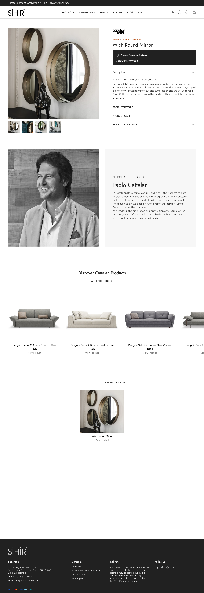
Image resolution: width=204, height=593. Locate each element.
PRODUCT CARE (122, 115)
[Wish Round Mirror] (102, 411)
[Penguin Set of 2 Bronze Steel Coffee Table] (34, 315)
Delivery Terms (79, 574)
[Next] (199, 315)
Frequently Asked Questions (86, 570)
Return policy (78, 578)
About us (76, 566)
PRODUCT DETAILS (123, 107)
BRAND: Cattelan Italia (125, 124)
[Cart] (194, 12)
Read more (119, 99)
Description (119, 72)
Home (116, 39)
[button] (68, 13)
